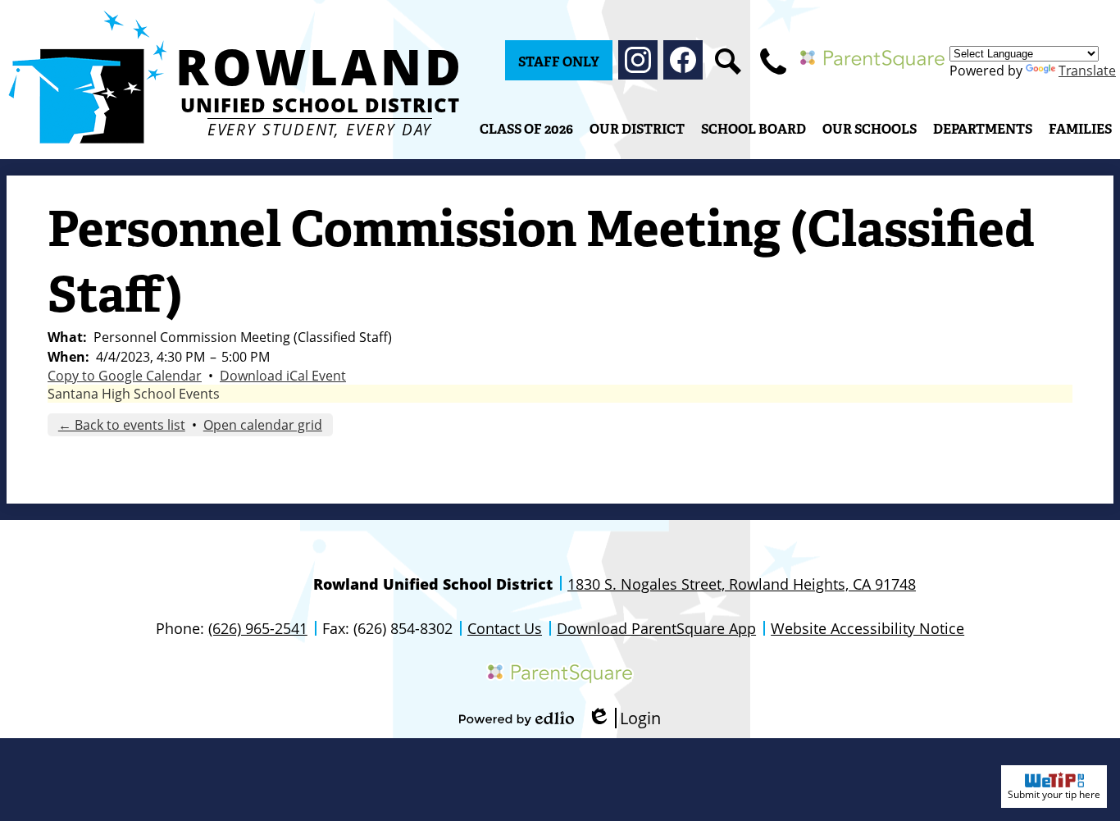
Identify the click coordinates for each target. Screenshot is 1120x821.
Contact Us (504, 628)
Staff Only (558, 62)
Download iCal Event (283, 376)
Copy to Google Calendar (125, 376)
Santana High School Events (134, 394)
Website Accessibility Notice (867, 628)
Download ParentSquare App (656, 628)
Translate (1087, 71)
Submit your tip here (1054, 794)
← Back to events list (121, 425)
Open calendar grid (262, 425)
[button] (637, 129)
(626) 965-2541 (257, 628)
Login (624, 718)
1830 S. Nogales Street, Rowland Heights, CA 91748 (741, 584)
